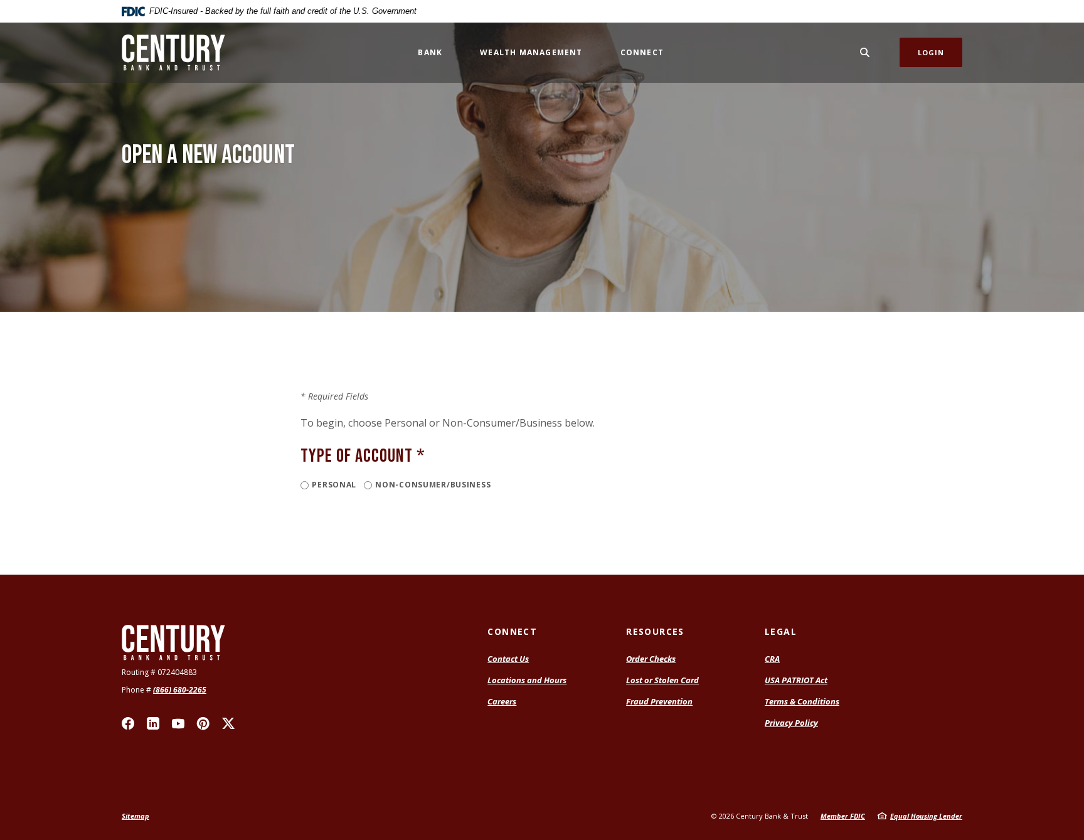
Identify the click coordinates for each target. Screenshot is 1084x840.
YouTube (178, 723)
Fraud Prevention (659, 701)
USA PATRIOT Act (796, 680)
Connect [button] (642, 52)
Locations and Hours (526, 680)
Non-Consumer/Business (433, 485)
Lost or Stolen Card (662, 680)
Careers (501, 701)
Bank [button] (430, 52)
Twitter (228, 723)
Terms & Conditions (802, 701)
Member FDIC (843, 816)
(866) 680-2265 (179, 689)
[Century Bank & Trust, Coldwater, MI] (173, 53)
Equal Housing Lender (926, 816)
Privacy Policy (791, 722)
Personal (334, 485)
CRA (772, 658)
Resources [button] (655, 631)
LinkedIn (153, 723)
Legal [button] (781, 631)
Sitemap (135, 816)
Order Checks (651, 658)
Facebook (128, 723)
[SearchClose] (865, 52)
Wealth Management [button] (531, 52)
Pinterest (203, 723)
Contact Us (508, 658)
